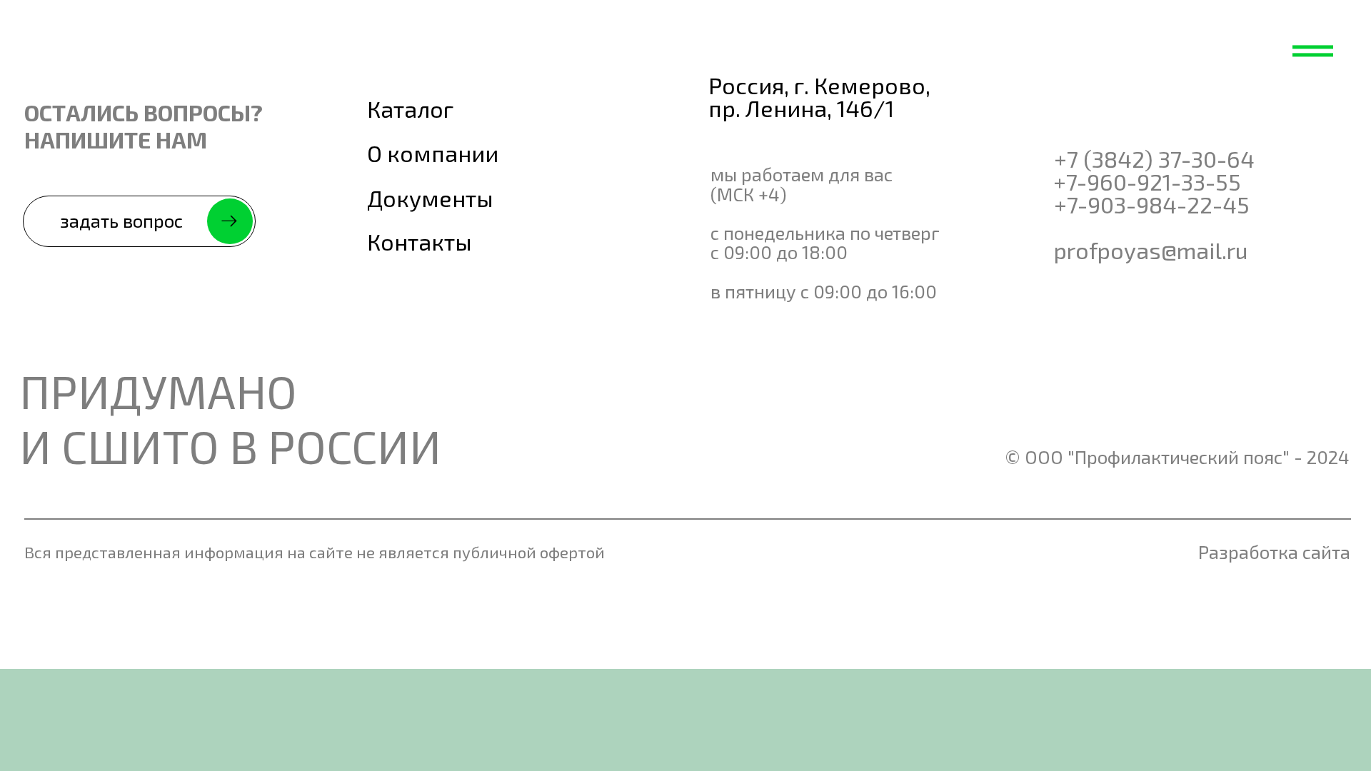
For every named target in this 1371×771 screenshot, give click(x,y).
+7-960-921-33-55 (1147, 181)
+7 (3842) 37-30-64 (1154, 158)
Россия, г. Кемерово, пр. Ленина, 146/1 (819, 96)
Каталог (410, 108)
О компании (432, 152)
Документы (430, 197)
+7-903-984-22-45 (1152, 204)
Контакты (419, 241)
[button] (139, 221)
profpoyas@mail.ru (1150, 249)
